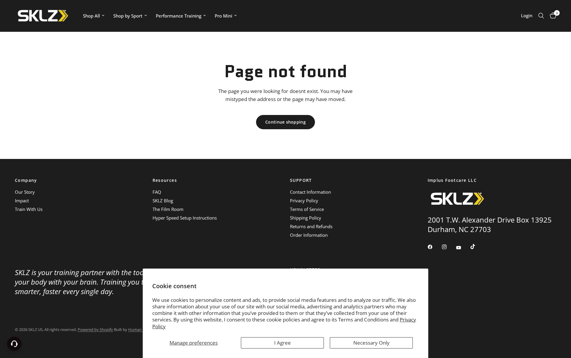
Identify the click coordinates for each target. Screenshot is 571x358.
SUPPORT (301, 180)
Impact (22, 201)
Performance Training (178, 16)
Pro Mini (223, 16)
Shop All (91, 16)
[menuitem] (94, 15)
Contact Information (310, 192)
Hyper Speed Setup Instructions (185, 218)
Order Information (309, 235)
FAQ (157, 192)
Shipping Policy (305, 218)
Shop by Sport (127, 16)
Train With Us (29, 209)
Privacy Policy (304, 201)
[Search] (541, 15)
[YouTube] (462, 247)
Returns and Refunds (311, 226)
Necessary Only (371, 342)
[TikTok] (477, 246)
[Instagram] (448, 246)
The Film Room (168, 209)
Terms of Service (307, 209)
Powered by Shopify (95, 329)
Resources (165, 180)
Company (26, 180)
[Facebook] (434, 246)
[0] (551, 15)
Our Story (25, 192)
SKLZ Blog (163, 201)
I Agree (282, 342)
